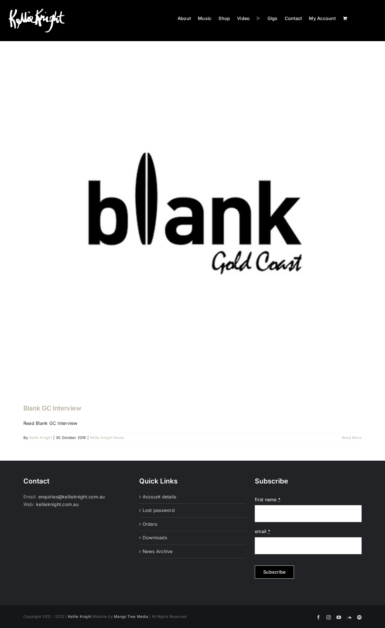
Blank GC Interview (52, 408)
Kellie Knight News (107, 437)
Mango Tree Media (131, 616)
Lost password (159, 510)
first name (267, 499)
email (262, 531)
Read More (352, 437)
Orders (150, 524)
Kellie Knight (40, 437)
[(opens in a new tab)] (192, 227)
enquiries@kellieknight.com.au (71, 497)
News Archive (158, 551)
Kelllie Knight (79, 616)
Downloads (155, 537)
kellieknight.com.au (57, 504)
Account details (159, 497)
